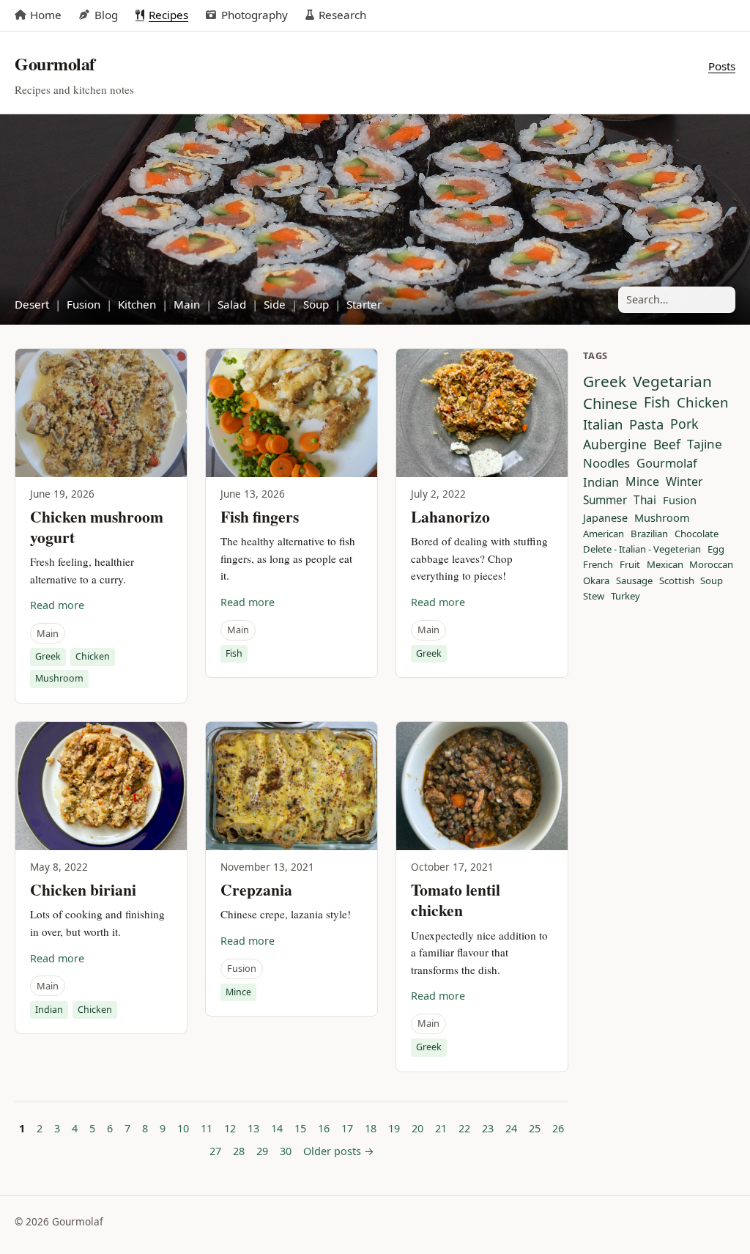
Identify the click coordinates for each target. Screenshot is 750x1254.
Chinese (610, 403)
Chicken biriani (83, 889)
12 (230, 1128)
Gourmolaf (666, 463)
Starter (364, 304)
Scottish (676, 581)
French (598, 565)
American (603, 534)
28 (239, 1151)
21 (441, 1128)
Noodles (606, 463)
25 (535, 1128)
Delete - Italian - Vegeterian (642, 550)
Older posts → (338, 1151)
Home (46, 14)
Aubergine (615, 444)
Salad (232, 304)
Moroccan (711, 565)
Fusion (83, 304)
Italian (603, 424)
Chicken (92, 656)
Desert (32, 304)
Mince (238, 992)
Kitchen (137, 304)
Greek (48, 656)
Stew (593, 596)
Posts (721, 66)
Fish (234, 653)
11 (206, 1128)
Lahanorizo (450, 516)
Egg (716, 550)
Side (275, 304)
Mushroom (59, 678)
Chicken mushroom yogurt (96, 526)
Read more (57, 605)
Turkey (625, 596)
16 (324, 1128)
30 (286, 1151)
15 (300, 1128)
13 (253, 1128)
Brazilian (649, 534)
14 (277, 1128)
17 (347, 1128)
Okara (596, 581)
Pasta (646, 424)
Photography (254, 14)
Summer (605, 500)
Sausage (634, 581)
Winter (684, 482)
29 (262, 1151)
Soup (316, 304)
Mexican (665, 565)
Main (187, 304)
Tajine (704, 444)
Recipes (168, 14)
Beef (666, 444)
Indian (49, 1009)
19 (394, 1128)
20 (417, 1128)
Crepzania (256, 889)
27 (215, 1151)
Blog (105, 14)
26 (558, 1128)
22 (464, 1128)
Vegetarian (672, 381)
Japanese (605, 518)
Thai (645, 500)
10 (183, 1128)
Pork (684, 424)
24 (511, 1128)
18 (370, 1128)
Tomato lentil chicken (455, 899)
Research (342, 14)
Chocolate (697, 534)
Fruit (630, 565)
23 (488, 1128)
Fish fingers (259, 516)
